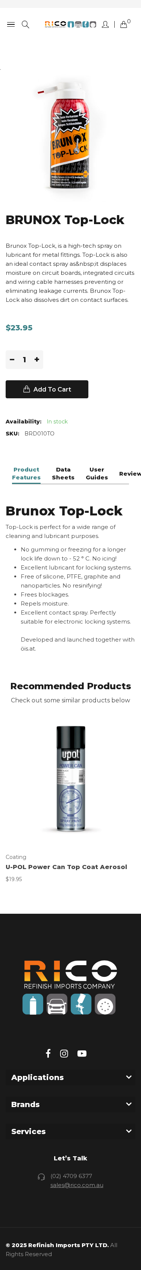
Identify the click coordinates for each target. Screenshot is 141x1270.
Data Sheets (63, 473)
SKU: (12, 433)
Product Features (26, 473)
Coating (16, 857)
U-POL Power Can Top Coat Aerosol (66, 867)
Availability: (23, 421)
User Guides (97, 473)
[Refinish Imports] (70, 24)
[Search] (25, 25)
